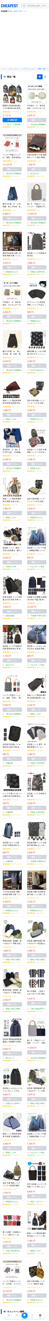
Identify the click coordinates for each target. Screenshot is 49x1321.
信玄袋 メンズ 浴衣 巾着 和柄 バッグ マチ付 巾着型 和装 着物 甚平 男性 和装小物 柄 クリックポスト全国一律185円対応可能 (36, 451)
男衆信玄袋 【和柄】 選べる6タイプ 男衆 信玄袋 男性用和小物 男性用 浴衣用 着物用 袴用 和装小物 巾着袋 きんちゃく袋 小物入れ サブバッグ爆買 (12, 991)
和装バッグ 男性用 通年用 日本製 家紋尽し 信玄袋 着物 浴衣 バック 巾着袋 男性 (36, 696)
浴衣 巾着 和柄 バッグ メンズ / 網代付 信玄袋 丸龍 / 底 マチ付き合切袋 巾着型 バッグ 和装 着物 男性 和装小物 (36, 1282)
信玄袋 (15, 11)
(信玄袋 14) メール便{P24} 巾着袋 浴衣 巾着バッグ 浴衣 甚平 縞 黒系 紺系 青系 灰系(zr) (12, 844)
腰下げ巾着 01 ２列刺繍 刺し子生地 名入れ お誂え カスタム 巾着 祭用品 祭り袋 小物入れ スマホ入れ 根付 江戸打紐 (12, 205)
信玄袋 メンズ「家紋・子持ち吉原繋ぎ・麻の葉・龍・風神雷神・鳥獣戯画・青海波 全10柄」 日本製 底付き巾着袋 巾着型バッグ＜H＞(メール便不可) (12, 549)
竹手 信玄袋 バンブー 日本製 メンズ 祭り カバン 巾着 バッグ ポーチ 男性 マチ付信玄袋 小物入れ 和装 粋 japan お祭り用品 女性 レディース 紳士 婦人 (36, 1185)
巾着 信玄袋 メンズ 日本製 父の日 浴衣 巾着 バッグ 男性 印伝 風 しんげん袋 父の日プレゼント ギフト (12, 598)
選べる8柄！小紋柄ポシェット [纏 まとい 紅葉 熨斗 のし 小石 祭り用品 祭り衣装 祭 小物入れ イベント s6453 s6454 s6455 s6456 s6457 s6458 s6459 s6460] (12, 1233)
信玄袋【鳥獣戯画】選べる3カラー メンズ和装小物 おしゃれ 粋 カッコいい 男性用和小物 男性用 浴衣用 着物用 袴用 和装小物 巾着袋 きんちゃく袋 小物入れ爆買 (36, 1089)
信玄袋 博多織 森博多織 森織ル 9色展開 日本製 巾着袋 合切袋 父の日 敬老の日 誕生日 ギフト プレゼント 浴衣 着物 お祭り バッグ (12, 1040)
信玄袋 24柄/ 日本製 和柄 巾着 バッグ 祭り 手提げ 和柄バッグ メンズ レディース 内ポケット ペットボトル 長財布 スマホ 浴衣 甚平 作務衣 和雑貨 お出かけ (36, 893)
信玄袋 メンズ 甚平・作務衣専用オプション (36, 745)
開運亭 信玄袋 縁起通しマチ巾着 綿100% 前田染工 (12, 107)
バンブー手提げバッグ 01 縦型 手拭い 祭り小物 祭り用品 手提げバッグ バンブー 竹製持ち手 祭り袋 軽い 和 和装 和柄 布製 (12, 696)
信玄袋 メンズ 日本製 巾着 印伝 (36, 254)
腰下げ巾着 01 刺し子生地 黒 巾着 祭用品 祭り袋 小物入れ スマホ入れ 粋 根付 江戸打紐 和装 (12, 352)
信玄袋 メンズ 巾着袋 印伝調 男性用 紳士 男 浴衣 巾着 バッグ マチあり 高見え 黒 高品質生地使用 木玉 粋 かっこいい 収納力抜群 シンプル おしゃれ (12, 647)
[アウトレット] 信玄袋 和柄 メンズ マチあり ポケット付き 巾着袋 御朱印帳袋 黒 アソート (36, 303)
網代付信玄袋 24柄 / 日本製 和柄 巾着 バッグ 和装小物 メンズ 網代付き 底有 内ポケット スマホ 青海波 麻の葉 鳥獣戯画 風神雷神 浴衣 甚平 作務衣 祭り (12, 254)
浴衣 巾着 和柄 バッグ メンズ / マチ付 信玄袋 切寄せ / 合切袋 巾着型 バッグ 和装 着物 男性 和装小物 (36, 401)
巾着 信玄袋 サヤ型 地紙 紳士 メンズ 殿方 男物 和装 (36, 156)
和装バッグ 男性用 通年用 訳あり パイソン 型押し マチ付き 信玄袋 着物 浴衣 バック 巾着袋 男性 (36, 1234)
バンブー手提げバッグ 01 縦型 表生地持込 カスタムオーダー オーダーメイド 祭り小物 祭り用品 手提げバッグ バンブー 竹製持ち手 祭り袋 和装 (12, 156)
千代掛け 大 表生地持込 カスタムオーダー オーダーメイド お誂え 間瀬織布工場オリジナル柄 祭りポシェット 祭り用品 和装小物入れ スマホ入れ (11, 303)
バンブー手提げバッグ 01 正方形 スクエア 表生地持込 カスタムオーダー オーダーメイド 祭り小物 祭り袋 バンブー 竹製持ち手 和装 (12, 1282)
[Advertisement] (24, 40)
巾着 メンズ (23, 11)
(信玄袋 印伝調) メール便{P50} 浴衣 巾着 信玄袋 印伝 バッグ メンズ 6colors (12, 745)
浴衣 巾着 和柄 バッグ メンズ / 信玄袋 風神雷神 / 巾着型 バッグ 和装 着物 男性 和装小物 (12, 1184)
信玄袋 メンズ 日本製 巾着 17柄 (36, 794)
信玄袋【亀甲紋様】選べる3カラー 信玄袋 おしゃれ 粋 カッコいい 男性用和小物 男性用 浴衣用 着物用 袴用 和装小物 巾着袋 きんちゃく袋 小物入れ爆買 (36, 942)
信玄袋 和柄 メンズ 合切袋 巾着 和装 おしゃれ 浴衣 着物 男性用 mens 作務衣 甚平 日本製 (36, 844)
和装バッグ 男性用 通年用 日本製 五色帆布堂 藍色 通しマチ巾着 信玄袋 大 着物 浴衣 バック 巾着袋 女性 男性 (12, 1135)
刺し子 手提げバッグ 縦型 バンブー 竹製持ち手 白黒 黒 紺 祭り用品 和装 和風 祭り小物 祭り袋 (37, 1041)
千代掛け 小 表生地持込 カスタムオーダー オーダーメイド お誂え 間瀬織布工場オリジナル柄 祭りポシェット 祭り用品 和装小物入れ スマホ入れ (36, 107)
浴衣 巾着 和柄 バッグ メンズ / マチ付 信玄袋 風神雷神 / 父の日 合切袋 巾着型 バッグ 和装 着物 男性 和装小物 (36, 500)
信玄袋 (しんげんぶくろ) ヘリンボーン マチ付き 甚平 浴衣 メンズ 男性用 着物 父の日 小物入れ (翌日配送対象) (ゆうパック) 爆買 (12, 1089)
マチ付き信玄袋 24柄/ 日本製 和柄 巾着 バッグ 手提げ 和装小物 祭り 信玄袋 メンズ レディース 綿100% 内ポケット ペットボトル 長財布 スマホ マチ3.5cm (12, 893)
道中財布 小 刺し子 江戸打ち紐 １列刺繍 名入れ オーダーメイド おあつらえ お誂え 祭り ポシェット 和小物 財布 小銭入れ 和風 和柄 (12, 451)
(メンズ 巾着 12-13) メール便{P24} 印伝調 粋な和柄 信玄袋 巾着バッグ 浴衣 (12, 795)
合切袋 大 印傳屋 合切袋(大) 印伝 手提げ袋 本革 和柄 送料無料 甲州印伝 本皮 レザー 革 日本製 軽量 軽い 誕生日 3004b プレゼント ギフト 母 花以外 (36, 598)
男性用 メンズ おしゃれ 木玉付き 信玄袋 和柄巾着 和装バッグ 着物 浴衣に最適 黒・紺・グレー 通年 (36, 647)
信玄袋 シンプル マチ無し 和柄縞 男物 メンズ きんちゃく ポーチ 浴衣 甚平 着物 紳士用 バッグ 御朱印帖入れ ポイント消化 (36, 549)
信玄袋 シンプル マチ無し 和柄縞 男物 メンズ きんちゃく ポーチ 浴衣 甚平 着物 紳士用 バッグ (36, 1135)
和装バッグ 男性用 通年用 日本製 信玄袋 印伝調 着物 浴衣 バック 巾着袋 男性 (12, 401)
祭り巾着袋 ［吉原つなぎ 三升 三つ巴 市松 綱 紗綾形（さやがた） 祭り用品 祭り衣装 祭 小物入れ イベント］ (36, 992)
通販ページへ (36, 120)
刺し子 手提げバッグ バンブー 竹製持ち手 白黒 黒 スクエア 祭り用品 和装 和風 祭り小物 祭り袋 (37, 205)
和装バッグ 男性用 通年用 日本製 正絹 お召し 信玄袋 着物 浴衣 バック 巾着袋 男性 (12, 500)
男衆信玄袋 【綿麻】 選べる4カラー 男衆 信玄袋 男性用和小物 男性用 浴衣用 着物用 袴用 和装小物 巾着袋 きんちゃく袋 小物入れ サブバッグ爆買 (12, 942)
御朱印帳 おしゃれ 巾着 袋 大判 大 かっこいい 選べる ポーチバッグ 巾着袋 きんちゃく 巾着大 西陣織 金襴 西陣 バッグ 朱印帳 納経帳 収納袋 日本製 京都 (36, 352)
